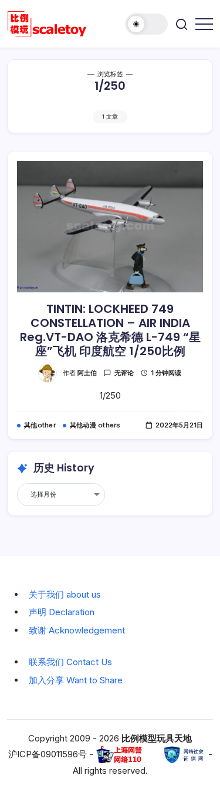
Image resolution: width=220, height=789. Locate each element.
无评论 (124, 373)
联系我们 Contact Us (70, 661)
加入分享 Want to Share (76, 680)
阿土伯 (87, 373)
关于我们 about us (65, 594)
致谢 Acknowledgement (77, 630)
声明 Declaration (61, 612)
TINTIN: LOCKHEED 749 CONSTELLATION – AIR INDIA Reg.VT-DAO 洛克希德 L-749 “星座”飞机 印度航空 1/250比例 (110, 330)
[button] (147, 24)
